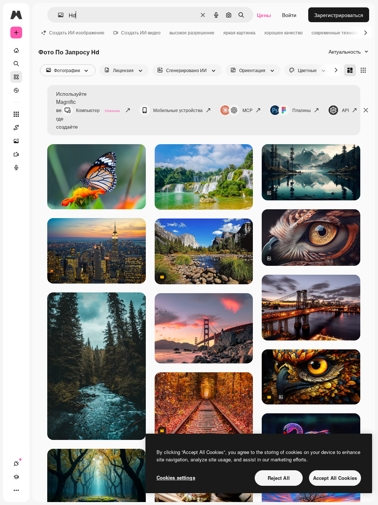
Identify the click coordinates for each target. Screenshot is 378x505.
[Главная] (16, 50)
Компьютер (98, 110)
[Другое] (16, 490)
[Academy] (16, 477)
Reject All (279, 477)
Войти (289, 14)
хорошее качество (283, 32)
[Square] (363, 70)
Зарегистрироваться (338, 14)
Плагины (301, 110)
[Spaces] (16, 127)
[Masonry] (350, 70)
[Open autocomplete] (58, 15)
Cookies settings (176, 477)
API (345, 110)
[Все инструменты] (16, 114)
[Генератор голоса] (16, 167)
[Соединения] (16, 464)
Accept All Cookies (335, 477)
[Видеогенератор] (16, 154)
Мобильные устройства (178, 110)
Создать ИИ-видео (141, 32)
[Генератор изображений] (16, 141)
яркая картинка (239, 32)
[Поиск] (16, 64)
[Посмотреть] (16, 90)
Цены (264, 14)
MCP (247, 110)
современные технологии (338, 32)
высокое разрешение (191, 32)
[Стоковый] (16, 77)
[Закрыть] (366, 110)
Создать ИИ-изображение (76, 32)
